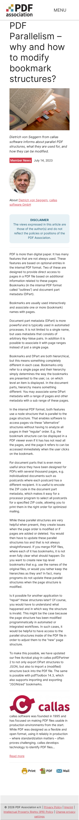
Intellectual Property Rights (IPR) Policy (28, 811)
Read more (16, 756)
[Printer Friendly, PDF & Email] (45, 770)
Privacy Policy (53, 807)
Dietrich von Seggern (33, 200)
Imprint (68, 807)
